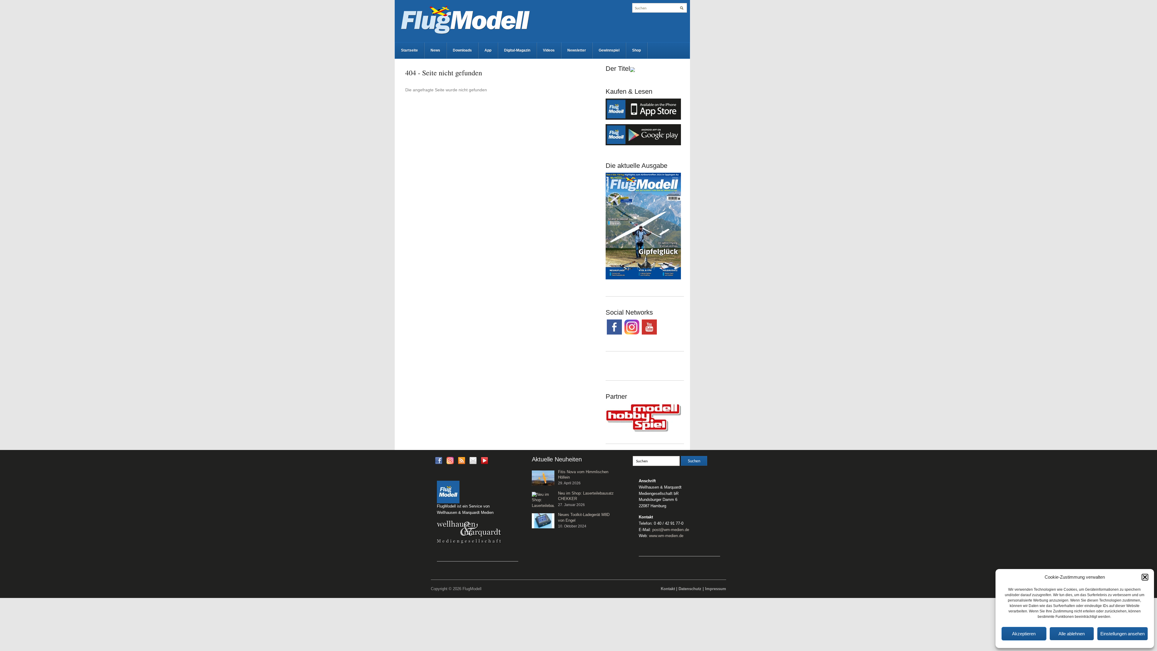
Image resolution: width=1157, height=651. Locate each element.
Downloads (462, 50)
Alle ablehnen (1071, 633)
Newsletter (576, 50)
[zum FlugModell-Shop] (643, 225)
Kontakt (668, 589)
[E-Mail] (473, 460)
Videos (549, 50)
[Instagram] (450, 460)
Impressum (715, 589)
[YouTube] (484, 462)
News (435, 50)
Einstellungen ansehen (1122, 633)
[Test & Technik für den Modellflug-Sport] (465, 19)
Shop (636, 50)
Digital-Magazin (517, 50)
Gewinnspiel (609, 50)
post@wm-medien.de (670, 529)
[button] (1145, 577)
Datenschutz (690, 589)
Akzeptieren (1024, 633)
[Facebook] (438, 460)
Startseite (409, 50)
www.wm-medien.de (666, 535)
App (487, 50)
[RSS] (461, 460)
